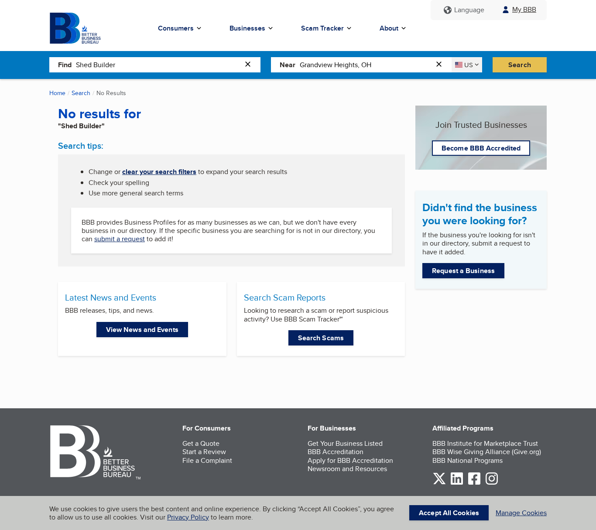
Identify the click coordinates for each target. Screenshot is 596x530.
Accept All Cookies (449, 513)
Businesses (247, 28)
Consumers (176, 28)
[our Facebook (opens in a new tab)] (474, 483)
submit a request (119, 239)
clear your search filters (159, 172)
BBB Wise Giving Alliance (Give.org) (486, 452)
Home (57, 93)
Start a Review (204, 452)
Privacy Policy (188, 517)
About (389, 28)
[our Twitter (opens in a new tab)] (439, 483)
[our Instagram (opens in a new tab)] (492, 483)
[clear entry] (250, 64)
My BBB (524, 9)
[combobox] (158, 64)
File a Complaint (207, 460)
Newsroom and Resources (347, 469)
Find (65, 65)
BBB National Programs (467, 460)
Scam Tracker (322, 28)
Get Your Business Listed (345, 443)
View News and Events (142, 330)
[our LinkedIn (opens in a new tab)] (457, 483)
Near (287, 65)
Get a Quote (200, 443)
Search (519, 65)
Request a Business (463, 271)
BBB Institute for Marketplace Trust (485, 443)
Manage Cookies (521, 513)
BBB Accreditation (335, 452)
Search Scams (321, 338)
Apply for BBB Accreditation (350, 460)
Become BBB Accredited (481, 148)
